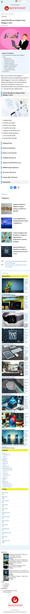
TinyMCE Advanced (9, 63)
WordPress (4, 194)
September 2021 (6, 532)
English (19, 1)
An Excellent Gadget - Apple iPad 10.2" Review (26, 351)
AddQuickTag (7, 58)
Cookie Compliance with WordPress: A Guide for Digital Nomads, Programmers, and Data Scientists (20, 237)
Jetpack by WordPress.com (11, 65)
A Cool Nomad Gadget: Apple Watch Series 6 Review (26, 318)
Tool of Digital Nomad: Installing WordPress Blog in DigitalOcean (20, 221)
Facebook (6, 585)
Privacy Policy (7, 592)
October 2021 (5, 528)
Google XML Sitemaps (10, 69)
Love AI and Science (15, 610)
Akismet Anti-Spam (9, 60)
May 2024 (4, 496)
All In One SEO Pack (9, 68)
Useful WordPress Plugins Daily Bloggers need (13, 56)
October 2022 (6, 516)
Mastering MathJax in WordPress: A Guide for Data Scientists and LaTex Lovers (19, 572)
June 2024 (5, 492)
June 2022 (5, 524)
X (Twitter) (6, 584)
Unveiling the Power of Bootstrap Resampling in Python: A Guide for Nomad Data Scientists (18, 561)
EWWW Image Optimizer (10, 66)
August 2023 (5, 500)
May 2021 (4, 536)
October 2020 (6, 540)
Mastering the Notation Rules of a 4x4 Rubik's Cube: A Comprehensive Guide (18, 556)
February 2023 (6, 512)
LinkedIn (5, 587)
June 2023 (5, 504)
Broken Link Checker (10, 61)
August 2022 (5, 520)
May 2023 (4, 508)
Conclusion (6, 71)
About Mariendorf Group (10, 590)
